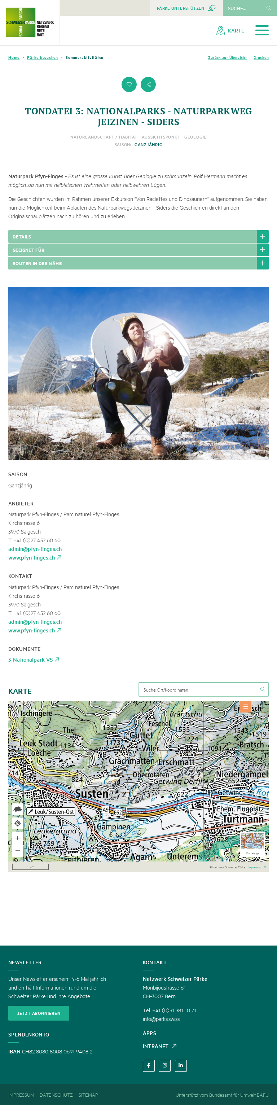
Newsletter (25, 962)
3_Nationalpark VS (30, 659)
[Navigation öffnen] (262, 30)
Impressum (255, 866)
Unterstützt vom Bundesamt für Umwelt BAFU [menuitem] (222, 1094)
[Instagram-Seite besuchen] (165, 1066)
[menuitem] (186, 8)
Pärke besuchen (42, 57)
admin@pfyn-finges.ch (35, 548)
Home (13, 57)
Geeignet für (29, 249)
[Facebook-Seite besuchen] (149, 1066)
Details (22, 236)
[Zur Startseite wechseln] (29, 22)
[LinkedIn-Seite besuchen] (181, 1066)
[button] (129, 84)
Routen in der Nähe (37, 263)
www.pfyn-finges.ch (31, 557)
